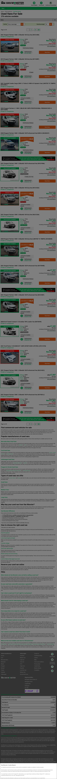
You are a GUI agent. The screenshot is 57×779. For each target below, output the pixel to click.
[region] (28, 771)
